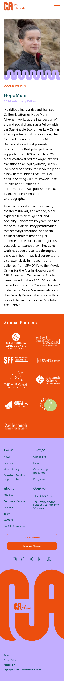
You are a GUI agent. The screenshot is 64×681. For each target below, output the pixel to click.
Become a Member (15, 501)
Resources (10, 463)
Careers (8, 520)
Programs (39, 479)
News (7, 456)
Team (7, 513)
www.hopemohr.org (15, 85)
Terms (6, 655)
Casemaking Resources (40, 471)
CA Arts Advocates (14, 526)
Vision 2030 (10, 507)
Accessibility (9, 665)
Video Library (11, 469)
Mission (8, 495)
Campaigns (39, 456)
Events (37, 463)
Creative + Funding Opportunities (15, 477)
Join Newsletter (32, 537)
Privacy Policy (10, 660)
